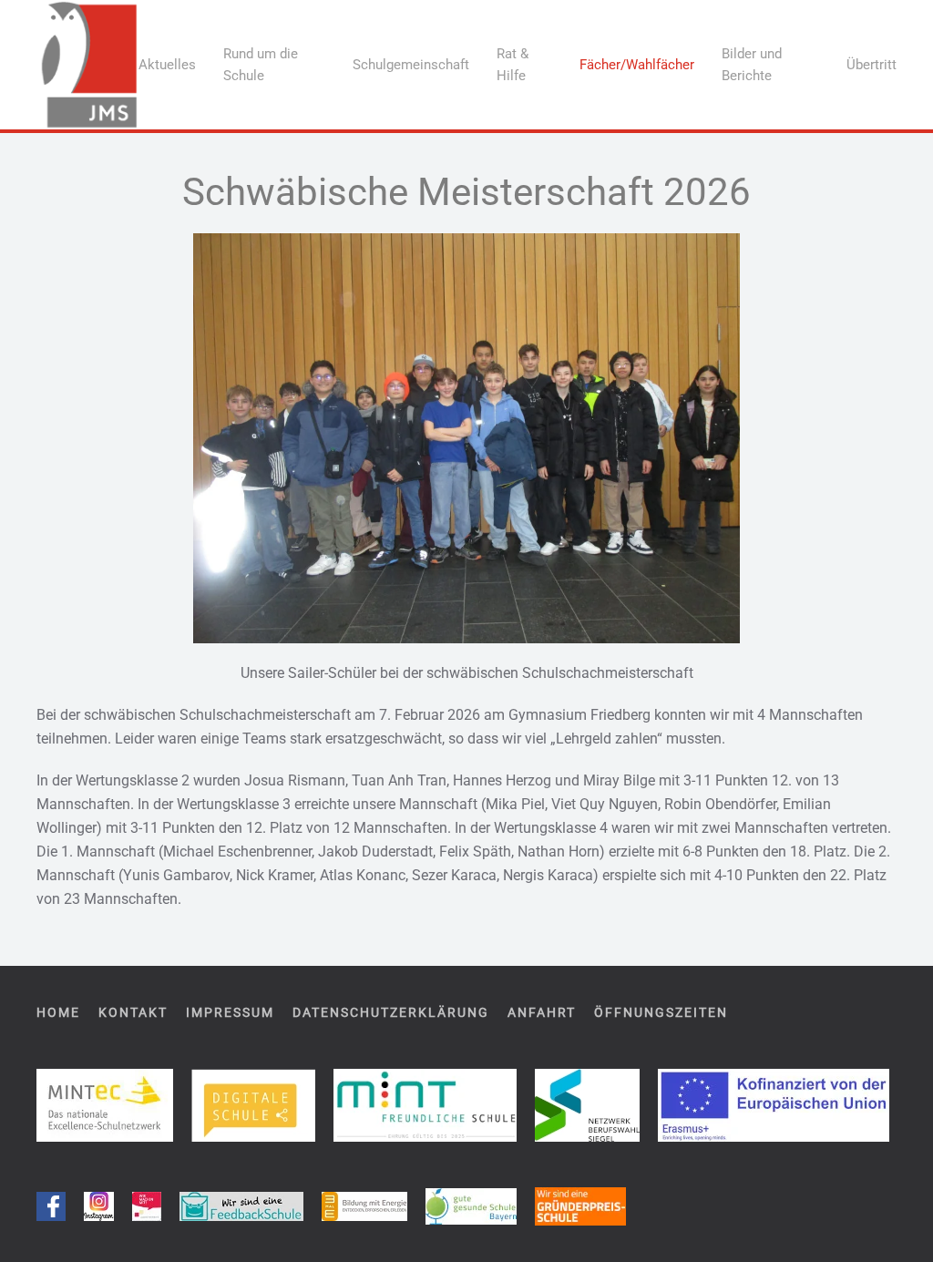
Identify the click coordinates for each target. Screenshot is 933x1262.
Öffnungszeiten (661, 1012)
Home (58, 1012)
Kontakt (133, 1012)
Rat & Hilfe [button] (512, 65)
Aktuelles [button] (167, 64)
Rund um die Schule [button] (260, 65)
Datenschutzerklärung (390, 1012)
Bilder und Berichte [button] (752, 65)
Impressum (230, 1012)
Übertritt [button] (871, 64)
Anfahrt (542, 1012)
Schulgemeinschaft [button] (411, 64)
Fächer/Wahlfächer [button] (636, 64)
